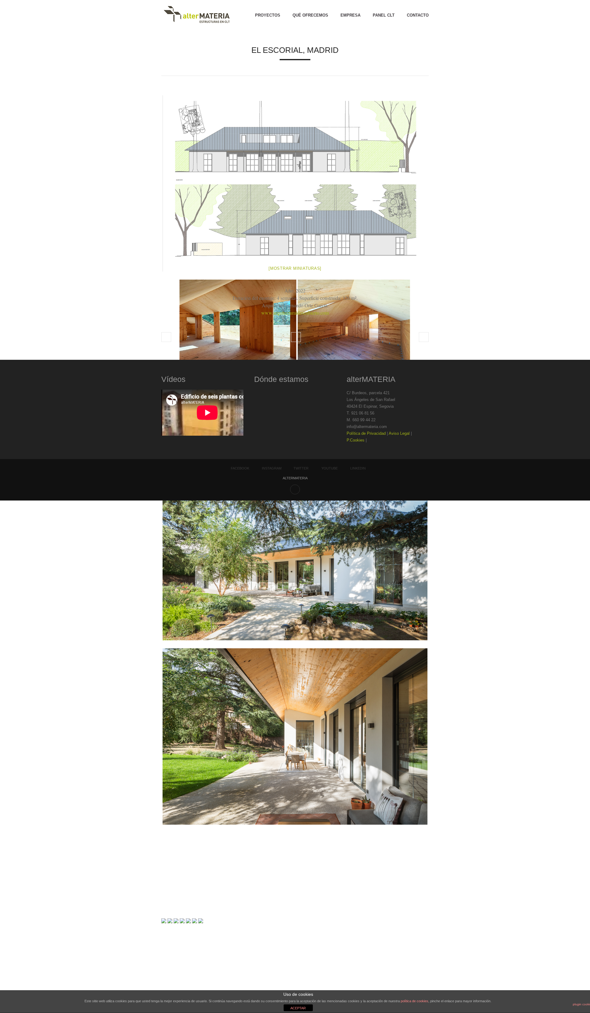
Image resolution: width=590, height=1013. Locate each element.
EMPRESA (350, 15)
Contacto (418, 15)
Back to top (295, 489)
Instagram (271, 468)
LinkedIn (358, 468)
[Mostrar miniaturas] (295, 268)
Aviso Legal (399, 433)
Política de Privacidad (366, 433)
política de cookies (414, 1001)
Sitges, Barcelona (166, 337)
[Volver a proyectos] (296, 337)
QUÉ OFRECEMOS (310, 15)
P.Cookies (355, 440)
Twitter (301, 468)
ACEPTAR (298, 1008)
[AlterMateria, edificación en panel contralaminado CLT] (196, 15)
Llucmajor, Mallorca (424, 337)
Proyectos (267, 15)
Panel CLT (384, 15)
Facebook (240, 468)
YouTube (329, 468)
